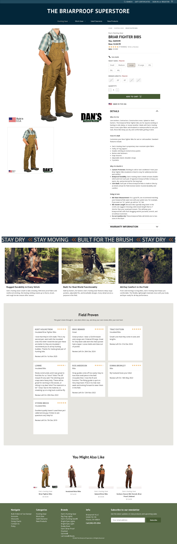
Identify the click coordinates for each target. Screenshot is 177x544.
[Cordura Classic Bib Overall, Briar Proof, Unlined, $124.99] (129, 476)
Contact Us (15, 524)
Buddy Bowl (65, 526)
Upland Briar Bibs (101, 494)
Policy (13, 526)
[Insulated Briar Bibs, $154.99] (73, 476)
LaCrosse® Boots (68, 536)
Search (129, 2)
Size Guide (115, 57)
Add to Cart (132, 96)
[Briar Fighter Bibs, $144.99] (45, 476)
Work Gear (79, 21)
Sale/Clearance (96, 21)
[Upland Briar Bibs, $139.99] (101, 476)
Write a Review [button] (133, 47)
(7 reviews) (123, 47)
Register (165, 2)
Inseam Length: (117, 76)
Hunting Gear (62, 21)
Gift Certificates (142, 2)
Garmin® (64, 533)
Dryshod (64, 531)
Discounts (15, 519)
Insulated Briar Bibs (73, 491)
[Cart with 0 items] (172, 1)
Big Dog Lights (66, 516)
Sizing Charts (16, 521)
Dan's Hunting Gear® (69, 519)
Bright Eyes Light (67, 524)
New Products (112, 21)
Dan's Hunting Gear (68, 514)
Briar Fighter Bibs (45, 494)
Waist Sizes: (116, 61)
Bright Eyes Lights (68, 521)
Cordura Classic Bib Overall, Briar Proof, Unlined (129, 495)
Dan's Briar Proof (67, 529)
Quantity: (112, 86)
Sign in (156, 2)
